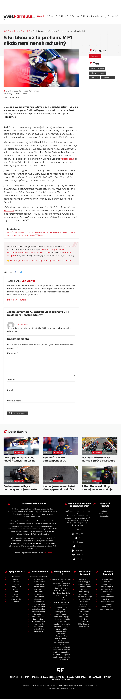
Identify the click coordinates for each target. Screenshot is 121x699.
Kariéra (107, 677)
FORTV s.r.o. (47, 553)
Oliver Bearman (38, 607)
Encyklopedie (97, 16)
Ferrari (15, 579)
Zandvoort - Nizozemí (61, 650)
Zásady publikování (76, 677)
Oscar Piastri (38, 592)
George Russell (38, 579)
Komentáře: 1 (21, 94)
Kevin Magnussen (107, 609)
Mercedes (16, 577)
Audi (16, 594)
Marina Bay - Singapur (61, 617)
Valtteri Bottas (38, 629)
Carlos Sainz (38, 614)
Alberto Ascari (84, 614)
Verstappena (67, 159)
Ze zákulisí (112, 16)
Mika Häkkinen (84, 624)
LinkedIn (79, 550)
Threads (80, 542)
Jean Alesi (107, 582)
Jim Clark (84, 619)
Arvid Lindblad (38, 602)
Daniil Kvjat (107, 599)
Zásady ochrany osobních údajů (48, 677)
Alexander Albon (38, 616)
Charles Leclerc (39, 587)
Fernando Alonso (38, 621)
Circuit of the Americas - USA (61, 580)
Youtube (79, 554)
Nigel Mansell (84, 626)
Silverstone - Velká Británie (61, 639)
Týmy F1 (64, 16)
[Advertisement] (60, 5)
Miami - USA (61, 622)
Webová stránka (15, 401)
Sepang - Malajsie (61, 659)
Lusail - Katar (61, 614)
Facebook (79, 530)
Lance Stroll (38, 626)
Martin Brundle (97, 69)
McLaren (16, 582)
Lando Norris (39, 584)
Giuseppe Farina (84, 609)
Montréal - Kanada (61, 626)
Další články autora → (17, 300)
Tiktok (79, 546)
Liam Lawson (39, 597)
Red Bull (94, 78)
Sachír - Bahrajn (61, 588)
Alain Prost (84, 602)
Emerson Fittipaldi (84, 594)
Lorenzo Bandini (107, 604)
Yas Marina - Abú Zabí (61, 647)
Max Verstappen (97, 73)
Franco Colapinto (38, 604)
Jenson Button (84, 616)
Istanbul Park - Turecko (61, 657)
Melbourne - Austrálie (61, 619)
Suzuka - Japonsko (61, 605)
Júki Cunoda (39, 624)
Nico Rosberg (84, 592)
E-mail (10, 390)
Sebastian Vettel (84, 607)
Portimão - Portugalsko (61, 654)
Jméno (11, 380)
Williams (15, 597)
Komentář (12, 353)
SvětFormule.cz (11, 31)
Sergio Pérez (38, 631)
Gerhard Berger (107, 584)
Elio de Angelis (107, 587)
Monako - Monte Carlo (61, 624)
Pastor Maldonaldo (107, 597)
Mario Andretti (84, 599)
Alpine (15, 589)
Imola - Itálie (61, 600)
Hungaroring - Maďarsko (61, 608)
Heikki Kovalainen (107, 602)
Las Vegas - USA (61, 612)
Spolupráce (104, 516)
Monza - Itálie (61, 629)
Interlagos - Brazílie (61, 602)
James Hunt (84, 611)
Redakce (104, 511)
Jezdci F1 (53, 16)
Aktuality (41, 16)
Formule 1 (25, 31)
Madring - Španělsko (61, 652)
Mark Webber (107, 592)
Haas (16, 592)
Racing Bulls (16, 587)
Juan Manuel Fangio (84, 597)
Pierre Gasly (38, 599)
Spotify (79, 559)
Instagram (80, 534)
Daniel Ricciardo (107, 579)
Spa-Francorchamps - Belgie (61, 644)
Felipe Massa (107, 594)
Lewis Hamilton (39, 582)
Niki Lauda (45, 252)
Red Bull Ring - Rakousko (61, 632)
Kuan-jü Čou (107, 607)
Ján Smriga (8, 94)
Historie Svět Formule (62, 679)
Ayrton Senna (84, 604)
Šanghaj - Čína (61, 636)
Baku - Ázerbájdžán (61, 590)
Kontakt (25, 677)
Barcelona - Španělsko (61, 593)
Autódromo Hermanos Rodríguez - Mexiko (61, 584)
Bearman (9, 210)
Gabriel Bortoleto (38, 609)
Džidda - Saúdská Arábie (61, 596)
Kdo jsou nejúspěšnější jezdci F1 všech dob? (51, 260)
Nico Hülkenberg (38, 611)
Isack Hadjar (38, 594)
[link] (5, 19)
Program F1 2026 (80, 16)
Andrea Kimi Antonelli (38, 577)
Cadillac (16, 602)
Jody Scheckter (84, 621)
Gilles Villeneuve (107, 589)
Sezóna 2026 (108, 78)
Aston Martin (16, 599)
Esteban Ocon (38, 619)
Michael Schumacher (28, 252)
